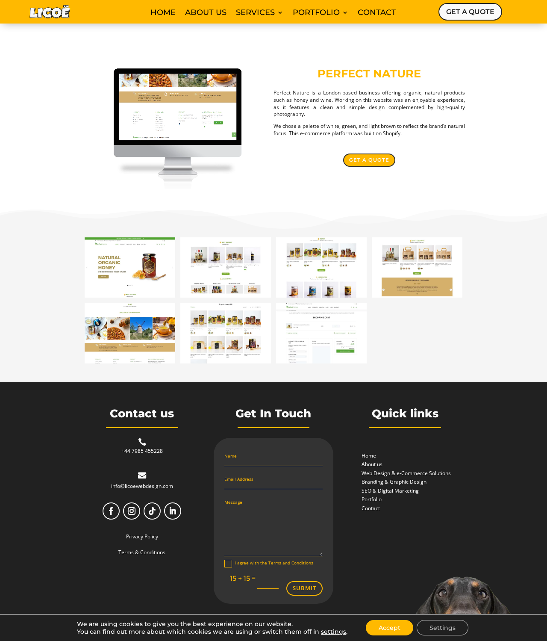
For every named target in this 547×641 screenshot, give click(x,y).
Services (255, 13)
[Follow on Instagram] (131, 511)
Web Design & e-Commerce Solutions (406, 473)
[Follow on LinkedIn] (172, 511)
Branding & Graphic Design (394, 482)
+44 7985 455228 (142, 451)
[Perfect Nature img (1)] (130, 297)
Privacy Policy (142, 536)
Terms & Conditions (141, 552)
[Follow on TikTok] (152, 511)
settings (333, 631)
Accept (389, 628)
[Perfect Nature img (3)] (321, 297)
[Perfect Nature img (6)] (225, 363)
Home (163, 13)
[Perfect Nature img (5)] (130, 363)
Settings (442, 628)
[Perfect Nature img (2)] (225, 297)
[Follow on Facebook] (111, 511)
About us (205, 13)
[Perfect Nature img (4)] (417, 297)
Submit (304, 588)
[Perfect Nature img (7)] (321, 363)
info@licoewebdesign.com (142, 486)
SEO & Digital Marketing (390, 490)
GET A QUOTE (470, 12)
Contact (377, 13)
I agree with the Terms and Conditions (274, 563)
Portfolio (316, 13)
